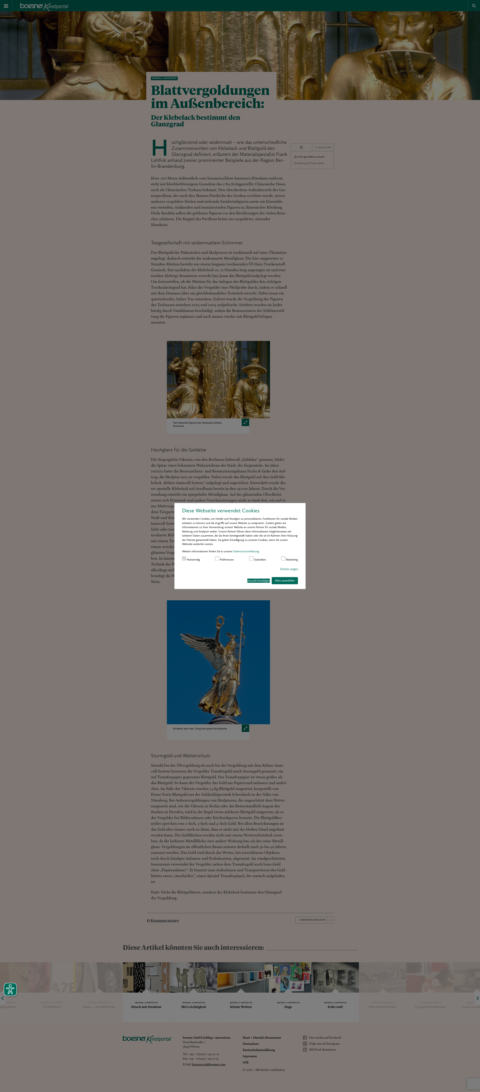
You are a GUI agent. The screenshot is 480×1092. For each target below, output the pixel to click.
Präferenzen (226, 559)
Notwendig (193, 559)
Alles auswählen (285, 580)
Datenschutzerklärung (246, 551)
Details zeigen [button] (289, 569)
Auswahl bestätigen (258, 580)
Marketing (291, 559)
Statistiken (259, 559)
